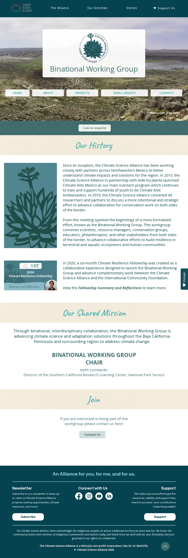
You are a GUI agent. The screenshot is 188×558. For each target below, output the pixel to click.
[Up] (165, 546)
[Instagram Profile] (89, 496)
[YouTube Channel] (99, 496)
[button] (59, 8)
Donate (184, 277)
